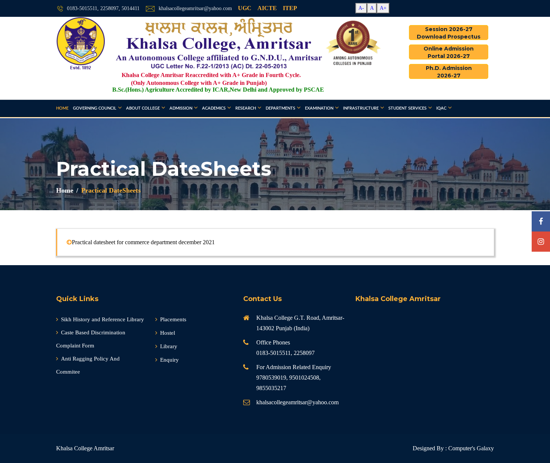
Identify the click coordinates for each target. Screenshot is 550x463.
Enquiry (169, 360)
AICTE (267, 8)
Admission (180, 108)
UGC (244, 8)
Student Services (407, 108)
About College (143, 108)
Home (62, 108)
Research (245, 108)
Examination (319, 108)
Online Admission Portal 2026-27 (449, 52)
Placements (173, 319)
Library (168, 346)
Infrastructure (361, 108)
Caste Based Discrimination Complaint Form (90, 339)
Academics (214, 108)
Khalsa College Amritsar (85, 448)
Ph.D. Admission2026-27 (449, 72)
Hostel (167, 333)
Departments (280, 108)
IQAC (441, 108)
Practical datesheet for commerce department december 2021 (143, 242)
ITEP (290, 8)
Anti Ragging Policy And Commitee (88, 365)
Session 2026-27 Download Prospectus (448, 33)
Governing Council (94, 108)
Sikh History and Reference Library (102, 319)
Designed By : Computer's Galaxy (453, 448)
